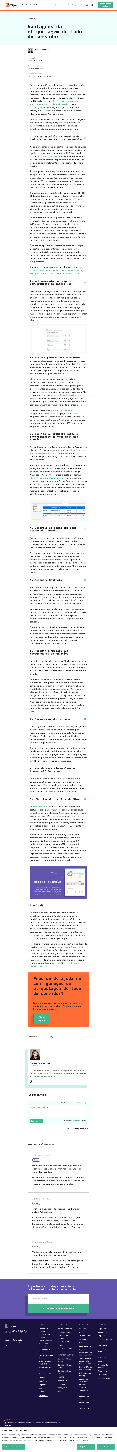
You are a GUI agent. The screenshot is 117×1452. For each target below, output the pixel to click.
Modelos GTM (63, 1342)
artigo (37, 420)
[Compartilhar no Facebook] (40, 1037)
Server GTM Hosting (43, 1329)
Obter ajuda (42, 1019)
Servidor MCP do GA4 (64, 1372)
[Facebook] (6, 1331)
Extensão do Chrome (63, 1337)
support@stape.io (13, 1340)
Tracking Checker (65, 1328)
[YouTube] (13, 1331)
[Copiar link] (51, 1037)
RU (35, 76)
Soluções (37, 5)
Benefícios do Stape (84, 1403)
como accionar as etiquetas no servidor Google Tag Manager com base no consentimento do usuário (56, 272)
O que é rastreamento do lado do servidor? (85, 1352)
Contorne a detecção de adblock (84, 1396)
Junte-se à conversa (35, 68)
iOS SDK (61, 1377)
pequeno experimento (62, 410)
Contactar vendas (105, 1339)
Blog (80, 1332)
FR (44, 76)
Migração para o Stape (104, 1350)
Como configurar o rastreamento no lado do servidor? (86, 1361)
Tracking (32, 18)
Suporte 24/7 (103, 1332)
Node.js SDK (62, 1388)
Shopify (42, 1377)
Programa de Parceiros (103, 1366)
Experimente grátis (105, 4)
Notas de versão (85, 1346)
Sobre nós (102, 1361)
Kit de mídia (102, 1374)
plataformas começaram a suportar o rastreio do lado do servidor (54, 102)
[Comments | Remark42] (58, 1118)
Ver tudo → (43, 1396)
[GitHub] (17, 1331)
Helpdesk (101, 1336)
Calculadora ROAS (65, 1349)
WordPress (43, 1381)
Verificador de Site (41, 806)
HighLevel (42, 1392)
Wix (40, 1388)
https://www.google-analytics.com (47, 478)
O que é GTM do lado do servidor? (85, 1368)
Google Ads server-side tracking (83, 1381)
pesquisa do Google (47, 156)
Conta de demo (104, 1378)
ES (32, 76)
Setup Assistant (64, 1332)
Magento (42, 1384)
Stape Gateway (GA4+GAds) (45, 1362)
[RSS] (25, 1331)
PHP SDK (61, 1384)
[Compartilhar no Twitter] (44, 1037)
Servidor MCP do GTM (64, 1366)
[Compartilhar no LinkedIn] (47, 1037)
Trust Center (103, 1371)
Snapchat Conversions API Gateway (45, 1349)
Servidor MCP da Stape (64, 1360)
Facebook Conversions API (85, 1389)
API (59, 1391)
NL (50, 76)
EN (29, 76)
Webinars (82, 1339)
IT (47, 76)
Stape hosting (78, 947)
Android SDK (63, 1380)
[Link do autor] (31, 1081)
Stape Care (102, 1328)
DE (41, 76)
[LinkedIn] (21, 1331)
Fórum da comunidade (102, 1344)
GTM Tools (62, 1345)
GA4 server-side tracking (85, 1374)
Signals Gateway (45, 1367)
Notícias (82, 1343)
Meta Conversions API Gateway (46, 1342)
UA (38, 76)
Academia (82, 1328)
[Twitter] (9, 1331)
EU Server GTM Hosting (45, 1336)
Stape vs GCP (84, 1408)
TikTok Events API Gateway (46, 1356)
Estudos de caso (85, 1336)
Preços (75, 5)
